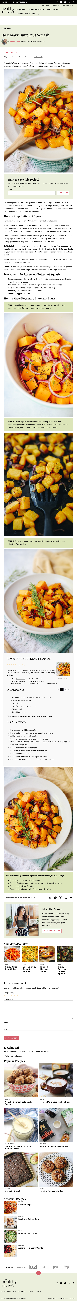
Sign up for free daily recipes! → (14, 2)
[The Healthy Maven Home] (8, 9)
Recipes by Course (35, 9)
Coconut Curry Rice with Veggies (29, 969)
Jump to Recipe (11, 52)
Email (10, 189)
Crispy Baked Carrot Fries (11, 968)
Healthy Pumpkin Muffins (51, 1191)
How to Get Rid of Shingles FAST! (55, 1146)
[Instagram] (57, 2)
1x (61, 689)
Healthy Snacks (52, 9)
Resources (45, 6)
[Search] (38, 13)
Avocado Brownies (13, 1191)
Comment (8, 999)
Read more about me (52, 930)
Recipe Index (21, 9)
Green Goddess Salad (28, 1233)
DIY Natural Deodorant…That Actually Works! (18, 1147)
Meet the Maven (19, 1291)
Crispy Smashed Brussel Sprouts (62, 970)
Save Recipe (63, 193)
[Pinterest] (73, 2)
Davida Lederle (15, 41)
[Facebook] (65, 2)
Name (6, 1022)
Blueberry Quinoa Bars (28, 1219)
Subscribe (56, 6)
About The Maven (68, 6)
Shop (39, 1291)
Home (4, 28)
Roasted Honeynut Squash (44, 969)
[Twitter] (69, 2)
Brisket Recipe (25, 1205)
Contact (31, 1291)
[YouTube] (61, 2)
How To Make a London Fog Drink (55, 1102)
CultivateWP (72, 1298)
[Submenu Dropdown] (43, 9)
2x (65, 689)
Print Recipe (63, 678)
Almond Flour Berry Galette (30, 1248)
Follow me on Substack (14, 1056)
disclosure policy (38, 57)
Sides (9, 28)
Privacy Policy (51, 1298)
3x (69, 689)
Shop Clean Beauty (23, 13)
